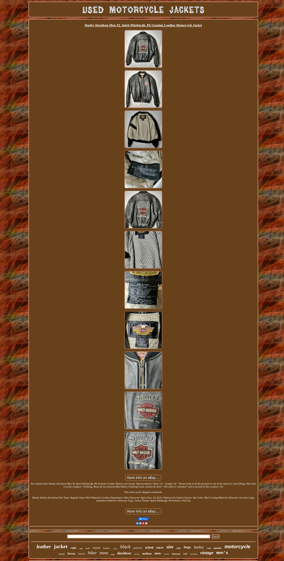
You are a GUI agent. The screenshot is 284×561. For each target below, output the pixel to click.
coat (209, 548)
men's (222, 553)
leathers (106, 548)
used (81, 548)
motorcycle (237, 546)
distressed (176, 554)
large (187, 546)
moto (158, 553)
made (112, 554)
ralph (73, 547)
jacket (61, 546)
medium (147, 553)
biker (92, 552)
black (125, 546)
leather (44, 546)
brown (71, 553)
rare (178, 548)
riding (115, 548)
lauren (81, 553)
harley (199, 547)
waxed (96, 547)
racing (136, 554)
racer (160, 547)
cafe (185, 553)
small (87, 548)
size (170, 546)
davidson (124, 553)
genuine (218, 548)
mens (104, 552)
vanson (166, 554)
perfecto (137, 547)
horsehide (193, 554)
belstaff (62, 554)
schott (149, 547)
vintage (206, 552)
